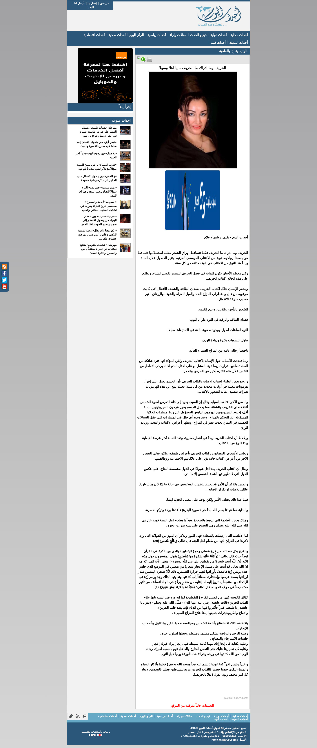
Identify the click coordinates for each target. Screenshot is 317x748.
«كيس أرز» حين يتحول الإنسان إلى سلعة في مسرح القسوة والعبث (96, 144)
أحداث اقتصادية (94, 35)
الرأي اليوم (136, 35)
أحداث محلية (239, 35)
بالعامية (224, 51)
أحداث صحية (117, 35)
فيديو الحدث (198, 35)
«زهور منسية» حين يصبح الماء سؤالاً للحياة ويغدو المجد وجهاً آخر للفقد (97, 191)
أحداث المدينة (238, 42)
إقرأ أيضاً (125, 107)
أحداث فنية (218, 42)
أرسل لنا (79, 3)
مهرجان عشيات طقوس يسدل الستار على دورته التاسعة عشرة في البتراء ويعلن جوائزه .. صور (98, 131)
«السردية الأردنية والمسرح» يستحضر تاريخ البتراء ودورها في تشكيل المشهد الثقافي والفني (98, 205)
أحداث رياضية (156, 35)
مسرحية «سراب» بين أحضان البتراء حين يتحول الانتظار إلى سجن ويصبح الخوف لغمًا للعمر (98, 220)
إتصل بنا (92, 3)
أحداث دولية (218, 35)
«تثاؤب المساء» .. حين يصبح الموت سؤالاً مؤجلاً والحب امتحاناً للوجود (96, 166)
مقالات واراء (178, 35)
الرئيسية (241, 51)
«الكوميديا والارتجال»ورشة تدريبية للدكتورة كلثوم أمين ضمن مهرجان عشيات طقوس (97, 234)
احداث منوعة (121, 120)
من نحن (104, 3)
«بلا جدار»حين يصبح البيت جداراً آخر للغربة (96, 155)
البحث (90, 7)
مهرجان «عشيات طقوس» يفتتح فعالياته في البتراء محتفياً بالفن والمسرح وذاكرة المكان (98, 248)
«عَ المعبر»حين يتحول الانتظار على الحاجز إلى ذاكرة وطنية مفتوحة (96, 178)
